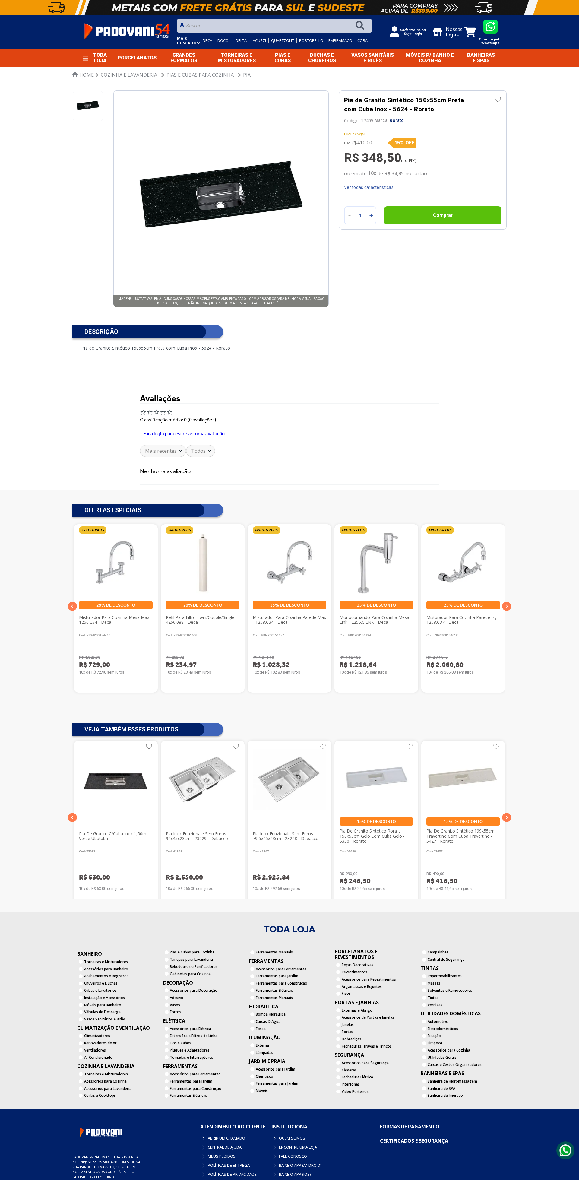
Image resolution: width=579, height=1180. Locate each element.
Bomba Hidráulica (271, 1014)
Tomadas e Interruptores (191, 1057)
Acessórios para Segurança (365, 1062)
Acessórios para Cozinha (105, 1081)
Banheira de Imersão (445, 1095)
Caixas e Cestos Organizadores (455, 1064)
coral (363, 40)
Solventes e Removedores (450, 990)
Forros (175, 1011)
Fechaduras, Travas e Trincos (367, 1046)
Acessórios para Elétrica (190, 1028)
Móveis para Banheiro (102, 1004)
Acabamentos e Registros (106, 976)
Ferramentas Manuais (274, 952)
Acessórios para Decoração (193, 990)
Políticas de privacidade (210, 1174)
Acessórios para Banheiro (106, 969)
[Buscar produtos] (361, 26)
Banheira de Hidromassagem (452, 1081)
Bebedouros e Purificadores (193, 966)
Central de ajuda (203, 1147)
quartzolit (282, 40)
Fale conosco (271, 1156)
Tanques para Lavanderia (191, 959)
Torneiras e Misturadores (106, 961)
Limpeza (435, 1042)
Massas (434, 983)
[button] (72, 817)
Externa (262, 1045)
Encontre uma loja (276, 1147)
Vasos (175, 1004)
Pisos (346, 993)
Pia (247, 74)
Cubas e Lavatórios (100, 990)
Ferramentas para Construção (195, 1088)
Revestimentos (354, 972)
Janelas (348, 1024)
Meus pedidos (200, 1156)
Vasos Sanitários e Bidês (105, 1019)
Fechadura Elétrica (357, 1077)
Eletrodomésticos (443, 1028)
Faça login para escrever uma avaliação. (185, 433)
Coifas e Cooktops (100, 1095)
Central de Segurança (446, 959)
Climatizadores (97, 1035)
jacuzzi (259, 40)
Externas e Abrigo (357, 1010)
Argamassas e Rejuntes (362, 986)
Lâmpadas (264, 1052)
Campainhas (438, 952)
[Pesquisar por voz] (182, 27)
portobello (311, 40)
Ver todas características (369, 187)
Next (506, 606)
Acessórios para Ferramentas (195, 1074)
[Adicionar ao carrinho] (442, 215)
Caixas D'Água (268, 1021)
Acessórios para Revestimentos (369, 979)
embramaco (340, 40)
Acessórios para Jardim (275, 1069)
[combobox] (274, 27)
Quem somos (270, 1138)
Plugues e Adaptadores (190, 1050)
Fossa (261, 1028)
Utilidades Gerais (442, 1057)
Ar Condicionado (98, 1057)
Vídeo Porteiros (355, 1091)
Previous (72, 606)
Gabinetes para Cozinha (190, 973)
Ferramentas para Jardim (191, 1081)
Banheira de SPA (441, 1088)
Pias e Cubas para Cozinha (200, 74)
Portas (347, 1031)
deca (207, 40)
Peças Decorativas (357, 964)
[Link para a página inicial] (83, 74)
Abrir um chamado (204, 1138)
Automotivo (438, 1021)
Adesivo (176, 997)
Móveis (262, 1090)
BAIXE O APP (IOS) (273, 1174)
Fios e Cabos (180, 1042)
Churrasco (264, 1076)
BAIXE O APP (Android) (278, 1165)
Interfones (351, 1084)
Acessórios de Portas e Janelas (368, 1017)
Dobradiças (351, 1039)
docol (223, 40)
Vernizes (435, 1004)
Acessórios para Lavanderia (107, 1088)
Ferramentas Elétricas (188, 1095)
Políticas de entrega (207, 1165)
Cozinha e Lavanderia (129, 74)
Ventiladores (95, 1050)
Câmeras (349, 1070)
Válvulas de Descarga (102, 1011)
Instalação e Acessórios (104, 997)
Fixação (434, 1035)
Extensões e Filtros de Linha (193, 1035)
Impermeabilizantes (445, 976)
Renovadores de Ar (100, 1042)
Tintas (433, 997)
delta (241, 40)
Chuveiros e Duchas (101, 983)
